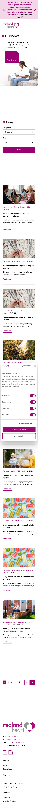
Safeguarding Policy (10, 787)
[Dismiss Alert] (35, 9)
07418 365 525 (18, 742)
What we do (7, 780)
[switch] (33, 402)
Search (18, 150)
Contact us (6, 798)
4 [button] (15, 682)
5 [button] (19, 682)
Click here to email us (12, 739)
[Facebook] (5, 752)
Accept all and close (19, 429)
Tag (4, 138)
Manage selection (25, 423)
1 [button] (4, 682)
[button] (26, 682)
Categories (7, 128)
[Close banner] (35, 366)
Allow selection (19, 436)
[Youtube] (11, 752)
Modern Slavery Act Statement (14, 783)
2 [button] (8, 682)
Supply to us (7, 769)
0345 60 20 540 (11, 736)
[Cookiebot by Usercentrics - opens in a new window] (23, 366)
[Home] (11, 25)
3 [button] (11, 682)
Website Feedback (10, 801)
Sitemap (6, 765)
